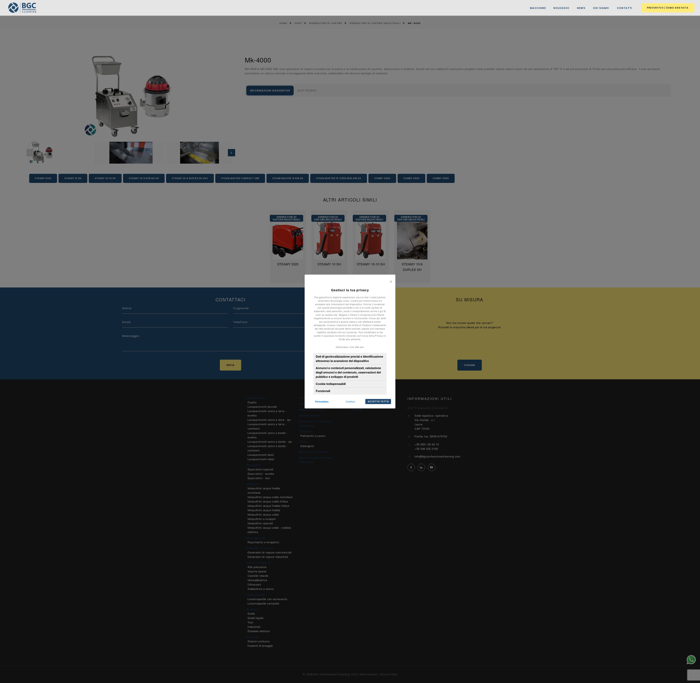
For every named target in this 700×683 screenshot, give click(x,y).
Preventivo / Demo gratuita (668, 7)
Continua (350, 401)
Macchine (538, 8)
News (581, 8)
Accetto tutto (378, 401)
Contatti (624, 8)
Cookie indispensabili (331, 384)
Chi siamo (601, 8)
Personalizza (321, 401)
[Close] (391, 281)
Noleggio (561, 8)
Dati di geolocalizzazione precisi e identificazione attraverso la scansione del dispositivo (349, 358)
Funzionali (323, 391)
